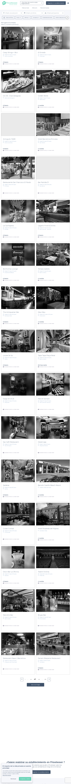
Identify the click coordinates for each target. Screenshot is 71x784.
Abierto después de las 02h (62, 17)
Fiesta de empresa (44, 7)
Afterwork (34, 7)
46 (31, 679)
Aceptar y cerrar (25, 778)
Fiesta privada (25, 7)
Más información (7, 775)
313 (45, 679)
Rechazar (13, 778)
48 (39, 679)
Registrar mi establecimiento (55, 3)
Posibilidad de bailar (47, 17)
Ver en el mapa (35, 684)
